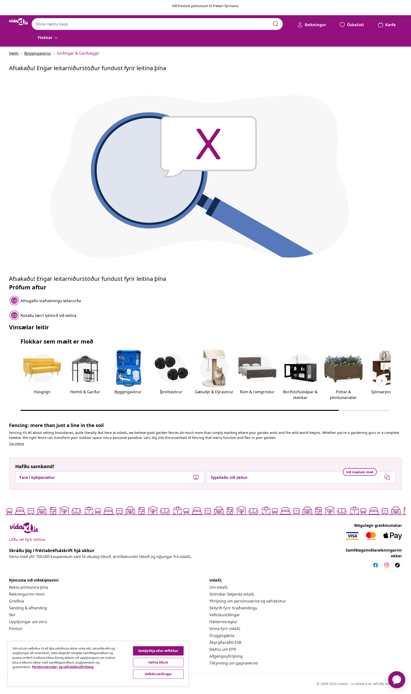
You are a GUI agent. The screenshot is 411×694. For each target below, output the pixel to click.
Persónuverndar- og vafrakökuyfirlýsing (62, 667)
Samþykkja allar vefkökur (158, 651)
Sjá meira (16, 443)
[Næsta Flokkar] (381, 380)
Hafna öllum (158, 662)
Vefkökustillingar (224, 614)
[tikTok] (397, 565)
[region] (98, 663)
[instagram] (386, 565)
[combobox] (157, 24)
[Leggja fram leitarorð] (275, 24)
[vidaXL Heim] (18, 21)
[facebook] (375, 565)
